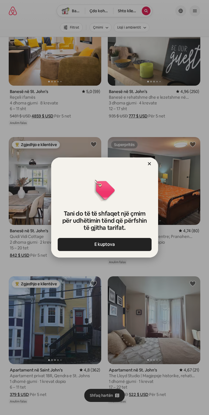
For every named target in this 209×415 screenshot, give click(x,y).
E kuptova (104, 244)
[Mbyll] (149, 164)
